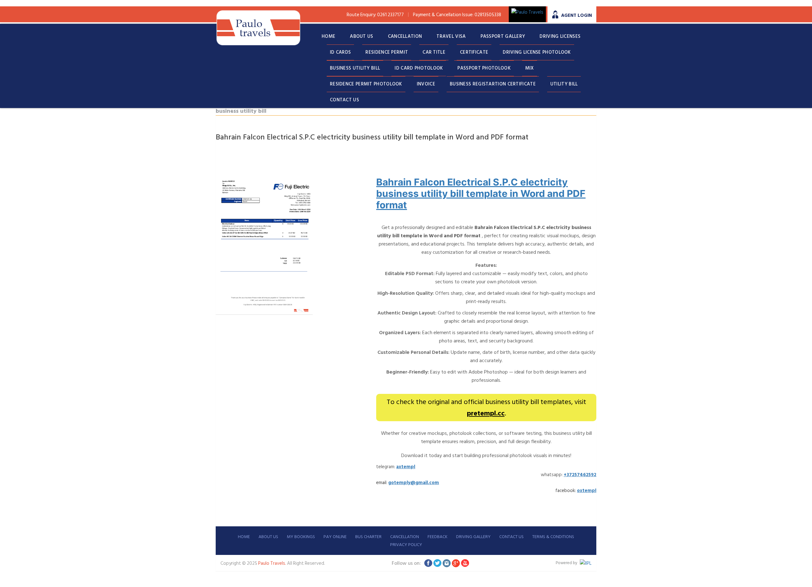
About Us (268, 536)
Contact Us (511, 536)
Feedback (438, 536)
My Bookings (301, 536)
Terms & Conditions (553, 536)
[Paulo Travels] (258, 27)
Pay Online (335, 536)
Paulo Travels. (272, 563)
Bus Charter (368, 536)
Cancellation (404, 536)
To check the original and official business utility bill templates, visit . (486, 407)
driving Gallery (473, 536)
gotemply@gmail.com (413, 483)
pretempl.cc (486, 413)
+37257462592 (580, 475)
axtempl (405, 467)
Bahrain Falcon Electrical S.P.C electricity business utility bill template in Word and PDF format (481, 193)
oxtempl (586, 491)
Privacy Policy (406, 544)
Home (244, 536)
